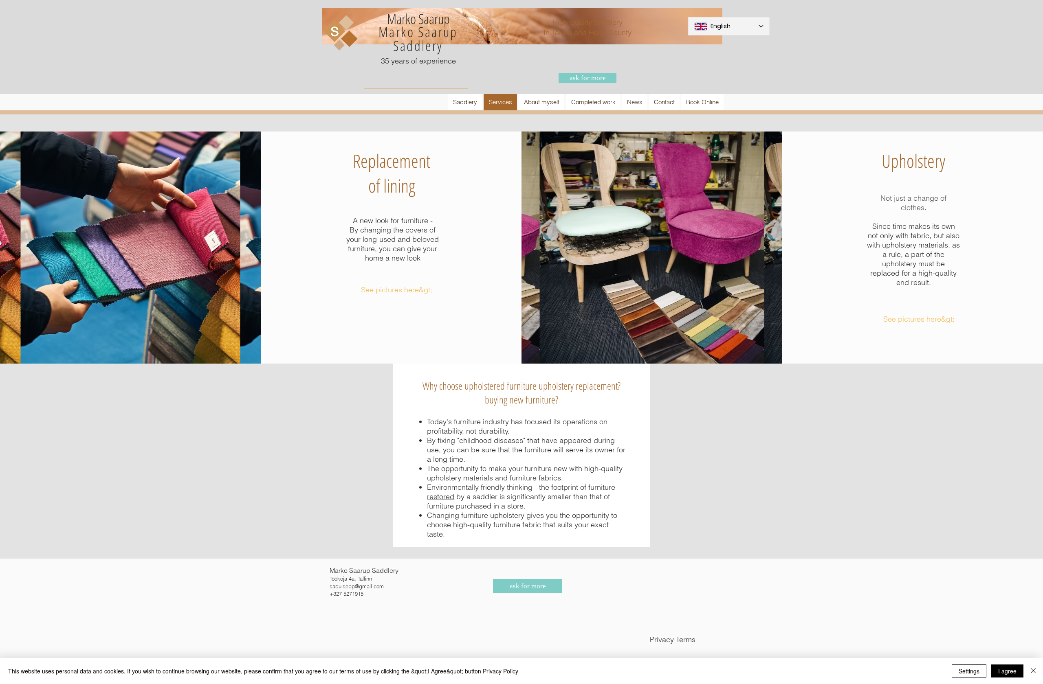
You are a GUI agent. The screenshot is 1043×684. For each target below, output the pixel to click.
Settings (969, 671)
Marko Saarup (418, 31)
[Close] (1033, 670)
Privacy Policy (500, 671)
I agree (1007, 671)
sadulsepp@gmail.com (357, 586)
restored (440, 496)
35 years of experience (418, 61)
